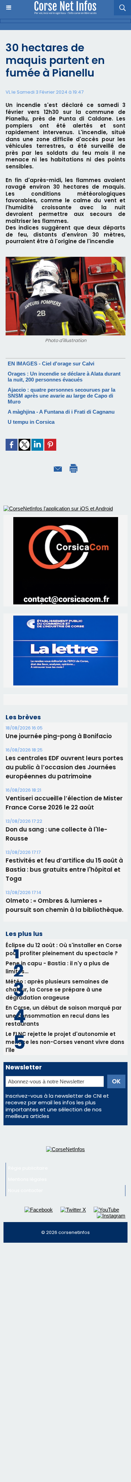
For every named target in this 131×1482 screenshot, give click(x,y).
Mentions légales (27, 1179)
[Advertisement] (65, 1315)
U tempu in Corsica (31, 422)
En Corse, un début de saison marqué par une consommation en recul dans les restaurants (64, 1015)
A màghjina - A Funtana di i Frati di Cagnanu (61, 412)
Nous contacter (25, 1190)
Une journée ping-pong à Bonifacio (59, 736)
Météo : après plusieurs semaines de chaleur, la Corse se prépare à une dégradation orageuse (57, 989)
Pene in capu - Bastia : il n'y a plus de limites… (57, 967)
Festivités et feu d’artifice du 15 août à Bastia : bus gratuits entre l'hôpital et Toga (64, 869)
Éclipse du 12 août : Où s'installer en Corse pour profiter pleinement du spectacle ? (64, 949)
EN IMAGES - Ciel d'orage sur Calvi (51, 363)
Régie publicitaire (28, 1168)
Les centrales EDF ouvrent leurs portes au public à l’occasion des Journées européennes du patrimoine (64, 767)
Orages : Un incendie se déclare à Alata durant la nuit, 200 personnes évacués (64, 377)
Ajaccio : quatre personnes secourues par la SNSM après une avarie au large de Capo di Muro (61, 396)
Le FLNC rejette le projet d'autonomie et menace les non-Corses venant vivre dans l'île (65, 1042)
